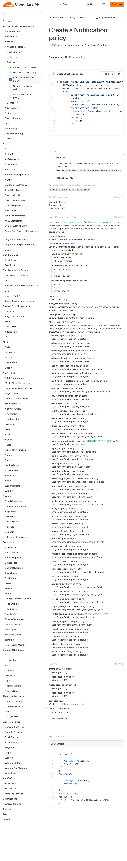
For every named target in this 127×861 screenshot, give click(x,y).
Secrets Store (12, 691)
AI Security (10, 547)
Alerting (9, 41)
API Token (60, 157)
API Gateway (11, 552)
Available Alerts (15, 46)
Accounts (10, 36)
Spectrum (10, 475)
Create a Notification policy (23, 79)
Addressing (11, 331)
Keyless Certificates (15, 215)
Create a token (62, 166)
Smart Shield (11, 470)
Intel (7, 711)
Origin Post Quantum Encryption (21, 231)
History (11, 57)
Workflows (10, 773)
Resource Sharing (14, 133)
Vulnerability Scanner (16, 644)
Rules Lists (10, 516)
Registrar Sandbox (14, 316)
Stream (8, 367)
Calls (7, 347)
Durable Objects (13, 732)
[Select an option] (105, 4)
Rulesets (9, 526)
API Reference (56, 17)
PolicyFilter (72, 322)
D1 (6, 655)
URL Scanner (11, 716)
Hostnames (11, 210)
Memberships (12, 128)
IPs (6, 337)
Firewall (9, 588)
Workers (9, 757)
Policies (11, 62)
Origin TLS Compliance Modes (20, 244)
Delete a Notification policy (23, 96)
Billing (8, 113)
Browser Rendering (15, 727)
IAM (7, 123)
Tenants (7, 809)
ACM (7, 179)
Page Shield (11, 603)
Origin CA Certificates (16, 226)
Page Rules (10, 511)
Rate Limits (10, 614)
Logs (7, 429)
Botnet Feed (11, 562)
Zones (8, 321)
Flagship (9, 747)
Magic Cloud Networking (17, 383)
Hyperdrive (10, 660)
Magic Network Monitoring (18, 388)
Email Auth (10, 578)
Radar (8, 444)
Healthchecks (12, 419)
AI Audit (9, 154)
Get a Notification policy (25, 72)
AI (6, 149)
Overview (7, 21)
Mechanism (68, 243)
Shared (6, 819)
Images (8, 352)
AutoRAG (7, 778)
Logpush (9, 424)
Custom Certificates (15, 195)
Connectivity (9, 783)
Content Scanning (14, 567)
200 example (57, 743)
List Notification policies (24, 67)
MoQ (7, 357)
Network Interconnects (16, 398)
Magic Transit (12, 393)
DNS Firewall (11, 296)
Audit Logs (10, 108)
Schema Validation (14, 619)
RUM (7, 434)
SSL (7, 249)
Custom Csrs (9, 788)
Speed (8, 480)
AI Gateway (11, 159)
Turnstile (9, 639)
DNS (7, 290)
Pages (8, 752)
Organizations (10, 798)
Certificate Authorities (16, 184)
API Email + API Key (64, 177)
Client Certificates (14, 190)
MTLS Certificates (14, 220)
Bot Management (13, 557)
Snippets (9, 532)
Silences (11, 102)
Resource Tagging (12, 804)
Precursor (10, 609)
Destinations (13, 52)
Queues (9, 675)
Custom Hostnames (15, 200)
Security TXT (11, 629)
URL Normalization (14, 537)
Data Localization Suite (16, 275)
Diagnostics (11, 414)
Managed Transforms (15, 506)
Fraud (8, 593)
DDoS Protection (13, 378)
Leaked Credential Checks (18, 598)
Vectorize (10, 169)
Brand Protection (13, 701)
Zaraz (6, 814)
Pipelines (9, 670)
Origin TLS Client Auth (16, 239)
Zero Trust (10, 265)
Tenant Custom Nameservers (19, 301)
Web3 (8, 491)
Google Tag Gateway (13, 793)
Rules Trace (11, 521)
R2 (6, 680)
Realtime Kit (11, 362)
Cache (8, 460)
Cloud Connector (13, 501)
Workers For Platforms (16, 768)
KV (6, 665)
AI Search (10, 164)
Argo (7, 455)
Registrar (10, 311)
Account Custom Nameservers (20, 285)
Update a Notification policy (23, 88)
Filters (8, 583)
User (7, 138)
